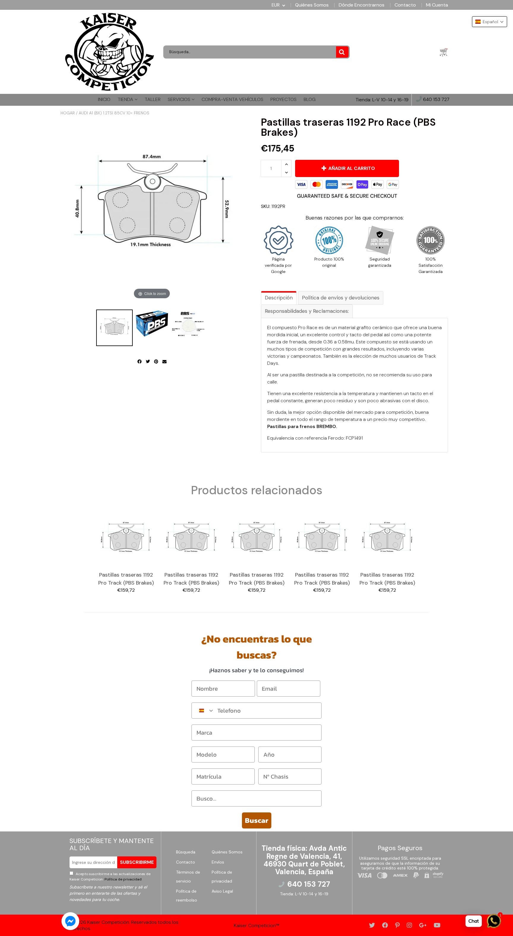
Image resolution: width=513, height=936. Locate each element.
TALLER (153, 99)
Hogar (68, 113)
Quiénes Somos (312, 5)
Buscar (256, 820)
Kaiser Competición (108, 922)
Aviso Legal (222, 891)
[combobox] (203, 710)
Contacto (405, 5)
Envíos (218, 862)
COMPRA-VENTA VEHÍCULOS (232, 99)
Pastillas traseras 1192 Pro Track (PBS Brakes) (126, 578)
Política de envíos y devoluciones (340, 297)
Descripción (279, 297)
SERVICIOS (179, 99)
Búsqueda (185, 852)
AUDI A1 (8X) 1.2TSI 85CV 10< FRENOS (114, 113)
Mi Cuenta (437, 5)
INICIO (104, 99)
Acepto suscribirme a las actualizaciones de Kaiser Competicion (110, 877)
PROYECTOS (283, 99)
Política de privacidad (123, 879)
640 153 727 (435, 99)
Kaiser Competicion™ (256, 925)
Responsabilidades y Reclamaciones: (307, 311)
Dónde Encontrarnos (361, 5)
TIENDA (126, 99)
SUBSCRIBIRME (137, 862)
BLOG (310, 99)
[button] (489, 22)
